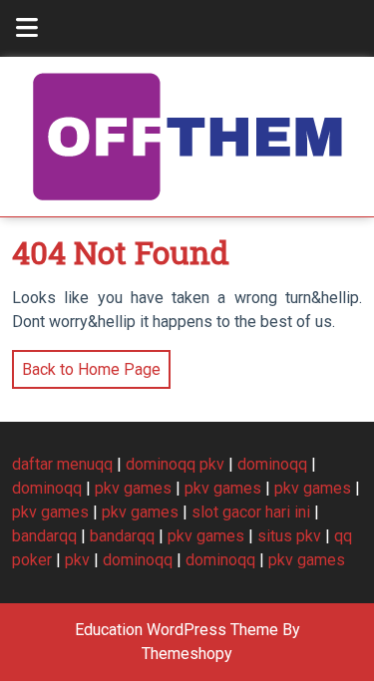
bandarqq (44, 535)
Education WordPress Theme (176, 629)
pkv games (133, 488)
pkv (77, 559)
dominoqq (272, 464)
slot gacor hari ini (250, 512)
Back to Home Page (86, 364)
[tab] (27, 28)
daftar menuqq (62, 464)
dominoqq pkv (175, 464)
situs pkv (289, 535)
